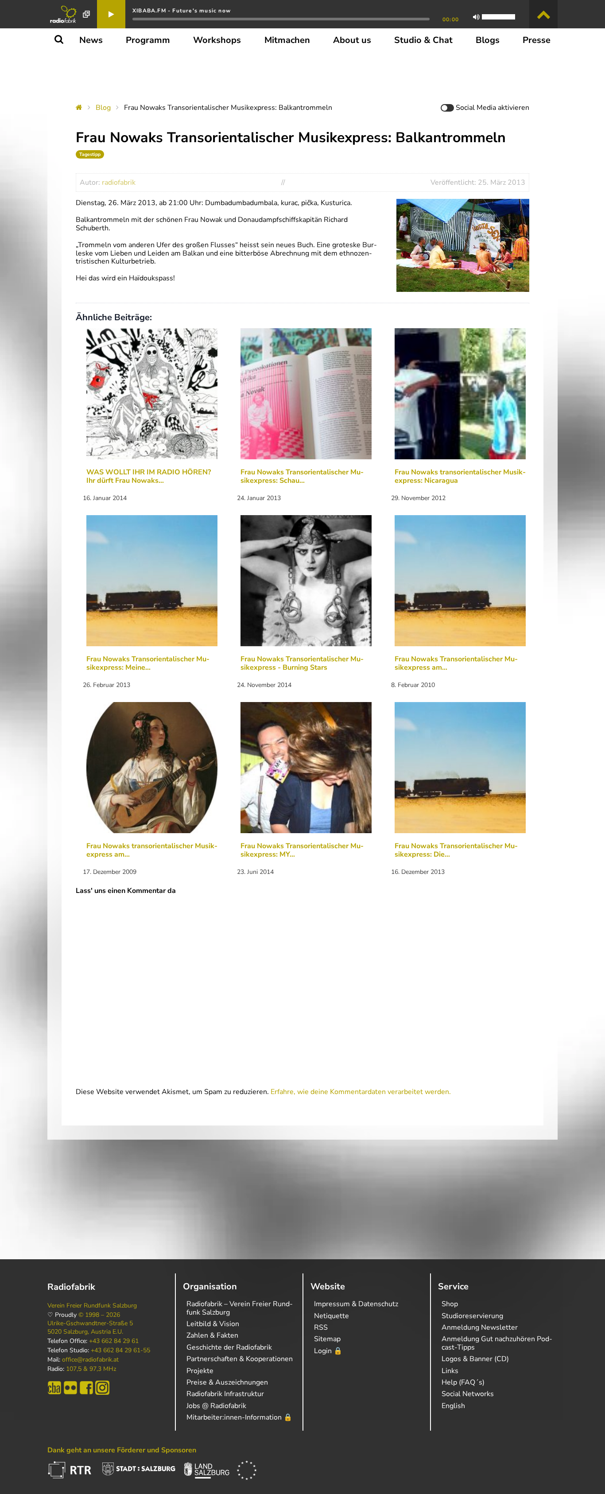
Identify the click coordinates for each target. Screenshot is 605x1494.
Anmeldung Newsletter (480, 1327)
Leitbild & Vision (212, 1324)
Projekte (199, 1371)
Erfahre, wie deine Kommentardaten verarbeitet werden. (361, 1092)
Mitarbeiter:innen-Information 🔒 (239, 1417)
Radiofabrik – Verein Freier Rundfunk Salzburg (239, 1308)
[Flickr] (70, 1388)
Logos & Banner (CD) (475, 1359)
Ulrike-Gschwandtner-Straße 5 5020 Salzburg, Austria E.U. (90, 1327)
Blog (103, 108)
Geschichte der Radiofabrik (229, 1347)
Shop (450, 1304)
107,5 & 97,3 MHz (91, 1369)
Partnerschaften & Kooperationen (239, 1359)
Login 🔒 (328, 1351)
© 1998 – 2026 (99, 1315)
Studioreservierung (472, 1316)
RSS (321, 1327)
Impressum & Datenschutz (356, 1304)
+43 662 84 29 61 (114, 1341)
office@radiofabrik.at (90, 1360)
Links (450, 1371)
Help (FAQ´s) (463, 1382)
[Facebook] (86, 1388)
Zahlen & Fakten (212, 1335)
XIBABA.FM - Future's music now (181, 10)
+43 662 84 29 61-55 (120, 1350)
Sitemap (327, 1339)
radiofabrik (119, 182)
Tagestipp (90, 154)
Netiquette (331, 1316)
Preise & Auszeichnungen (227, 1382)
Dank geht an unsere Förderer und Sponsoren (121, 1450)
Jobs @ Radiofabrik (216, 1406)
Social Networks (468, 1394)
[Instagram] (102, 1388)
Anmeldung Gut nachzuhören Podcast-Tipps (497, 1343)
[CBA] (54, 1388)
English (453, 1406)
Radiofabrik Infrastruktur (225, 1394)
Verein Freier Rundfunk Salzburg (92, 1306)
